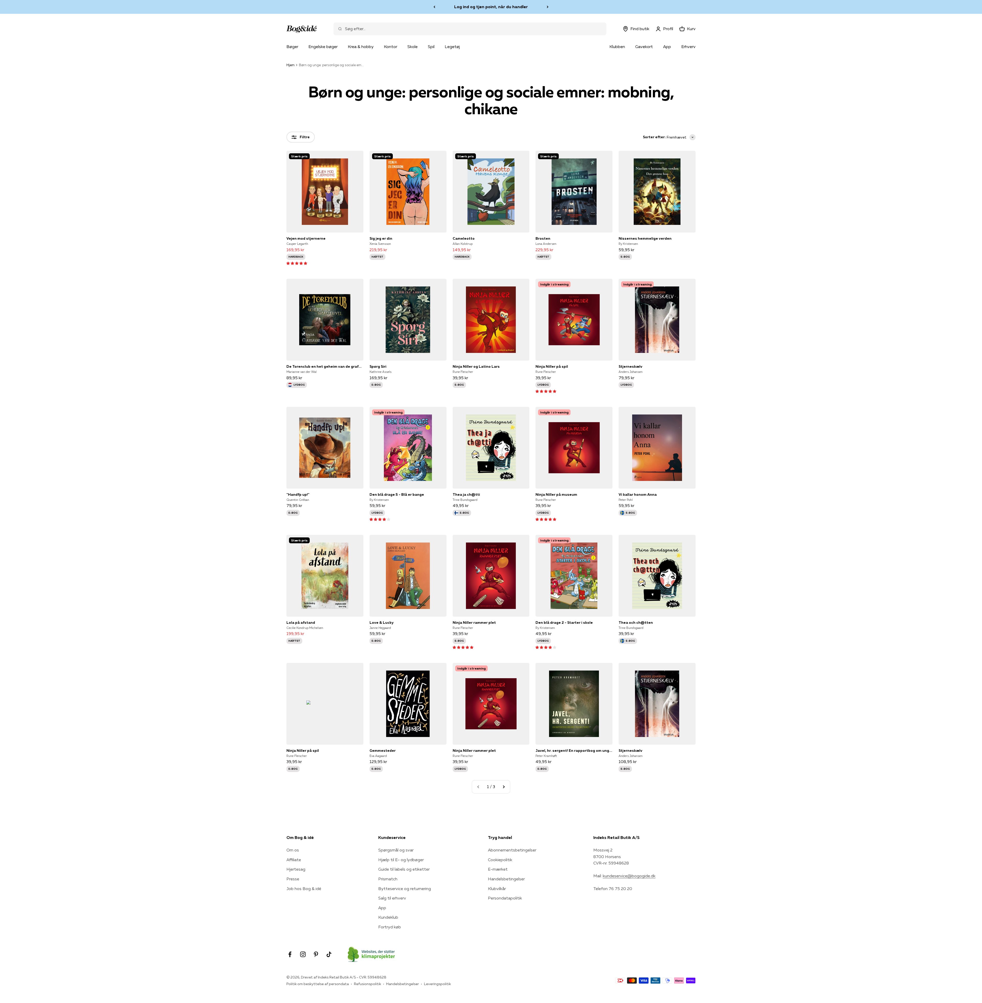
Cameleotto (464, 238)
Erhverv (688, 46)
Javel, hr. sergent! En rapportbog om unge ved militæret (573, 750)
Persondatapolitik (505, 898)
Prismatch (387, 878)
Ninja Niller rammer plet (474, 622)
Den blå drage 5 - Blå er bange (397, 494)
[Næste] (548, 7)
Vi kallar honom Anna (638, 494)
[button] (296, 263)
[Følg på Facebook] (289, 954)
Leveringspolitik (437, 984)
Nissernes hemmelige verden (645, 238)
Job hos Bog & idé (303, 888)
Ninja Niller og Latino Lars (476, 366)
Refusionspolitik (367, 984)
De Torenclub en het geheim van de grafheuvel (324, 366)
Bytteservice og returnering (404, 888)
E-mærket (498, 869)
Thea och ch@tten (636, 622)
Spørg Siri (378, 366)
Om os (292, 849)
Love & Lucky (382, 622)
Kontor (390, 46)
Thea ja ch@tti (466, 494)
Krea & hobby (361, 46)
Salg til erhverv (392, 898)
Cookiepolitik (500, 859)
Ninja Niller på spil (551, 366)
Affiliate (293, 859)
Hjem (290, 65)
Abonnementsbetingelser (512, 849)
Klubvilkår (497, 888)
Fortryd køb (389, 926)
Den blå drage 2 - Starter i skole (564, 622)
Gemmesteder (383, 750)
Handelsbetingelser (506, 878)
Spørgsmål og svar (396, 849)
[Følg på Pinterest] (316, 954)
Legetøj (452, 46)
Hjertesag (295, 869)
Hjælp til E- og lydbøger (401, 859)
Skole (412, 46)
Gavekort (644, 46)
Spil (431, 46)
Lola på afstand (300, 622)
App (667, 46)
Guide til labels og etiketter (404, 869)
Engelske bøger (323, 46)
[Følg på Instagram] (302, 954)
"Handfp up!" (297, 494)
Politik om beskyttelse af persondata (317, 984)
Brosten (542, 238)
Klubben (617, 46)
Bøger (292, 46)
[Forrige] (434, 7)
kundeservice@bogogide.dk (629, 875)
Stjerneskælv (630, 366)
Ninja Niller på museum (556, 494)
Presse (292, 878)
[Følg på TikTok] (329, 954)
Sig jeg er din (381, 238)
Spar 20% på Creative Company (491, 6)
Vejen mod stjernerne (306, 238)
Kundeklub (388, 917)
